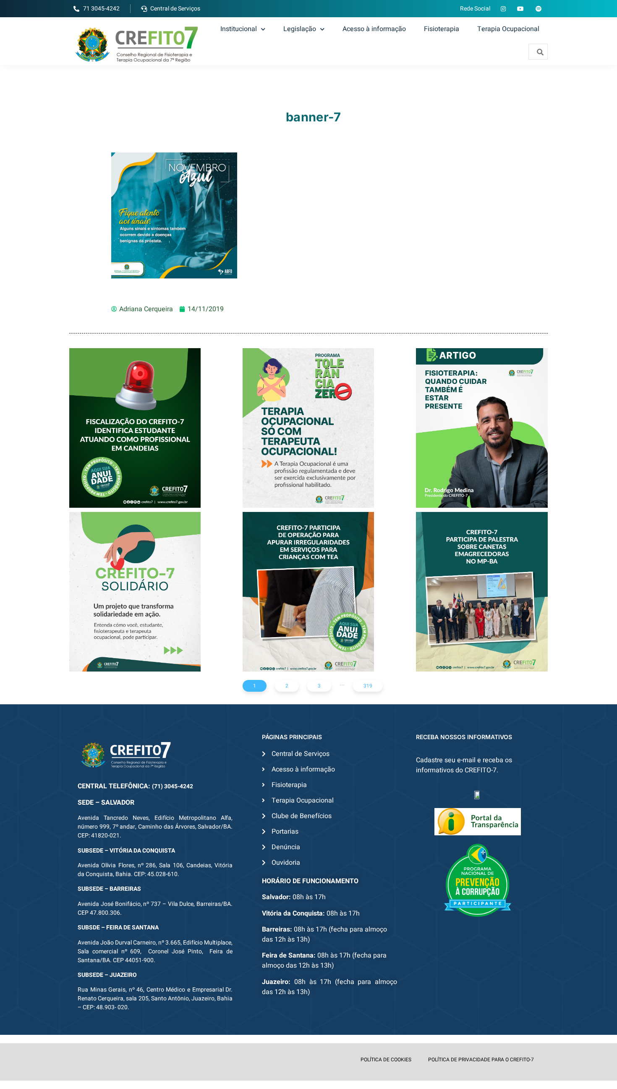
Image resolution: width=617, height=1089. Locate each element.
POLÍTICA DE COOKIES (386, 1059)
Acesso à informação (374, 29)
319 (367, 686)
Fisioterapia (441, 29)
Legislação (299, 29)
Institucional (238, 29)
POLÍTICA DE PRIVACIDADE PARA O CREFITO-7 (481, 1059)
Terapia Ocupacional (508, 29)
